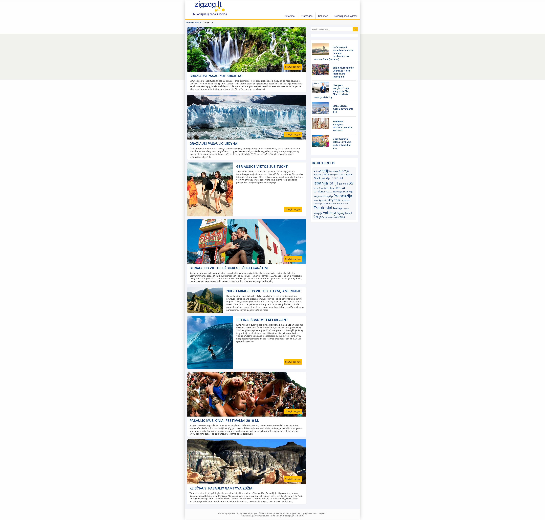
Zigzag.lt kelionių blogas (209, 6)
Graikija (319, 178)
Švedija (330, 217)
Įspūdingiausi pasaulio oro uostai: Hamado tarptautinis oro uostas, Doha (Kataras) (334, 53)
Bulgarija (334, 174)
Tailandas (345, 204)
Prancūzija (343, 195)
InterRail (337, 178)
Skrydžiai (333, 200)
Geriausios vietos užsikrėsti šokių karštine (229, 268)
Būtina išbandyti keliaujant (262, 320)
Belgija (327, 174)
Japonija (343, 183)
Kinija (316, 188)
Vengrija (318, 213)
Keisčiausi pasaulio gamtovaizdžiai (221, 488)
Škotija (324, 217)
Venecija (346, 209)
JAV (350, 183)
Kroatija (322, 188)
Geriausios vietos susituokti (262, 167)
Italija (334, 183)
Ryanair (323, 200)
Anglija (324, 170)
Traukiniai (323, 208)
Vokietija (329, 212)
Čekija (318, 217)
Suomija (337, 203)
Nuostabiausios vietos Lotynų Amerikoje (263, 291)
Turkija (337, 208)
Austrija (344, 171)
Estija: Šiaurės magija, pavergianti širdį (343, 109)
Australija (334, 171)
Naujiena (329, 192)
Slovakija (318, 203)
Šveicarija (339, 217)
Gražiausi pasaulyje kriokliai (215, 76)
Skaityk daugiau (293, 66)
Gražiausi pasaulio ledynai (213, 144)
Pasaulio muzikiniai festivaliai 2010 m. (224, 421)
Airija (316, 171)
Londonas (319, 191)
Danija (342, 174)
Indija (327, 178)
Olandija (348, 191)
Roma (316, 200)
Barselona (318, 174)
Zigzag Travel (344, 213)
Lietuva (339, 188)
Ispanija (321, 183)
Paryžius (318, 196)
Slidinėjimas (345, 200)
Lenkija (330, 188)
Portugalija (327, 196)
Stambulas (327, 203)
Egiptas (349, 174)
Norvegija (338, 191)
